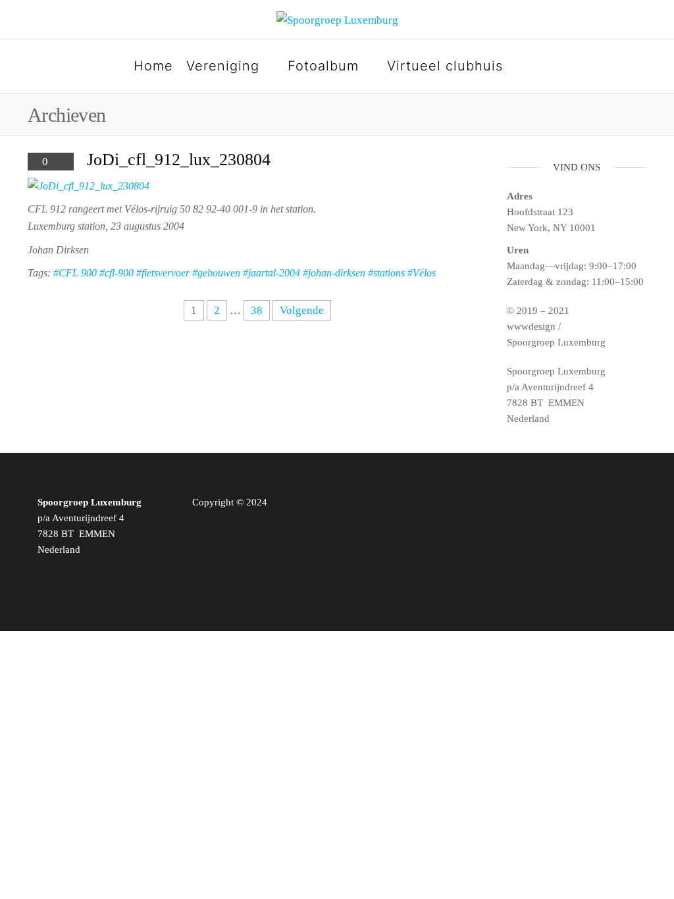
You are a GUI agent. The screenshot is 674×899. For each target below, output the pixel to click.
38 (257, 310)
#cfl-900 (116, 272)
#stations (386, 272)
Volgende (302, 310)
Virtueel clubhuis (445, 66)
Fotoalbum (323, 66)
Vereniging (222, 66)
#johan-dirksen (334, 272)
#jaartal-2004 (271, 272)
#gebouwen (216, 272)
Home (153, 66)
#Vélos (421, 272)
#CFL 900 (75, 272)
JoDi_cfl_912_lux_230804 (179, 159)
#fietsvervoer (163, 272)
